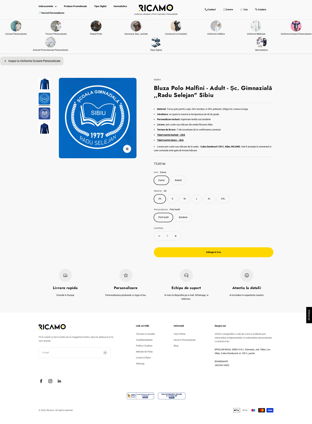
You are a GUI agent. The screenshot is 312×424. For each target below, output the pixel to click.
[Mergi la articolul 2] (44, 99)
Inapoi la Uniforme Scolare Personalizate (34, 61)
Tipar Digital (100, 6)
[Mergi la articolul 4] (44, 128)
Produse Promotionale (75, 6)
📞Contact (210, 9)
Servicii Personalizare (185, 340)
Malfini (157, 79)
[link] (16, 28)
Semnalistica (120, 6)
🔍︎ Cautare (260, 9)
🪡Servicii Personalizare (51, 13)
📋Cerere (228, 9)
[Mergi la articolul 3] (44, 113)
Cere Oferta (179, 334)
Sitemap (140, 363)
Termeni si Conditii (145, 334)
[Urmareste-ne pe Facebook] (41, 381)
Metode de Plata (144, 351)
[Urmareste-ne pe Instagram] (50, 381)
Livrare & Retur (143, 357)
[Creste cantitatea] (175, 236)
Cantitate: (159, 228)
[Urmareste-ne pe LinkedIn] (59, 381)
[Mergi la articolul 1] (44, 84)
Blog (176, 345)
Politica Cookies (144, 345)
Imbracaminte (46, 6)
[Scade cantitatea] (159, 236)
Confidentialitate (144, 340)
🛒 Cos (244, 9)
